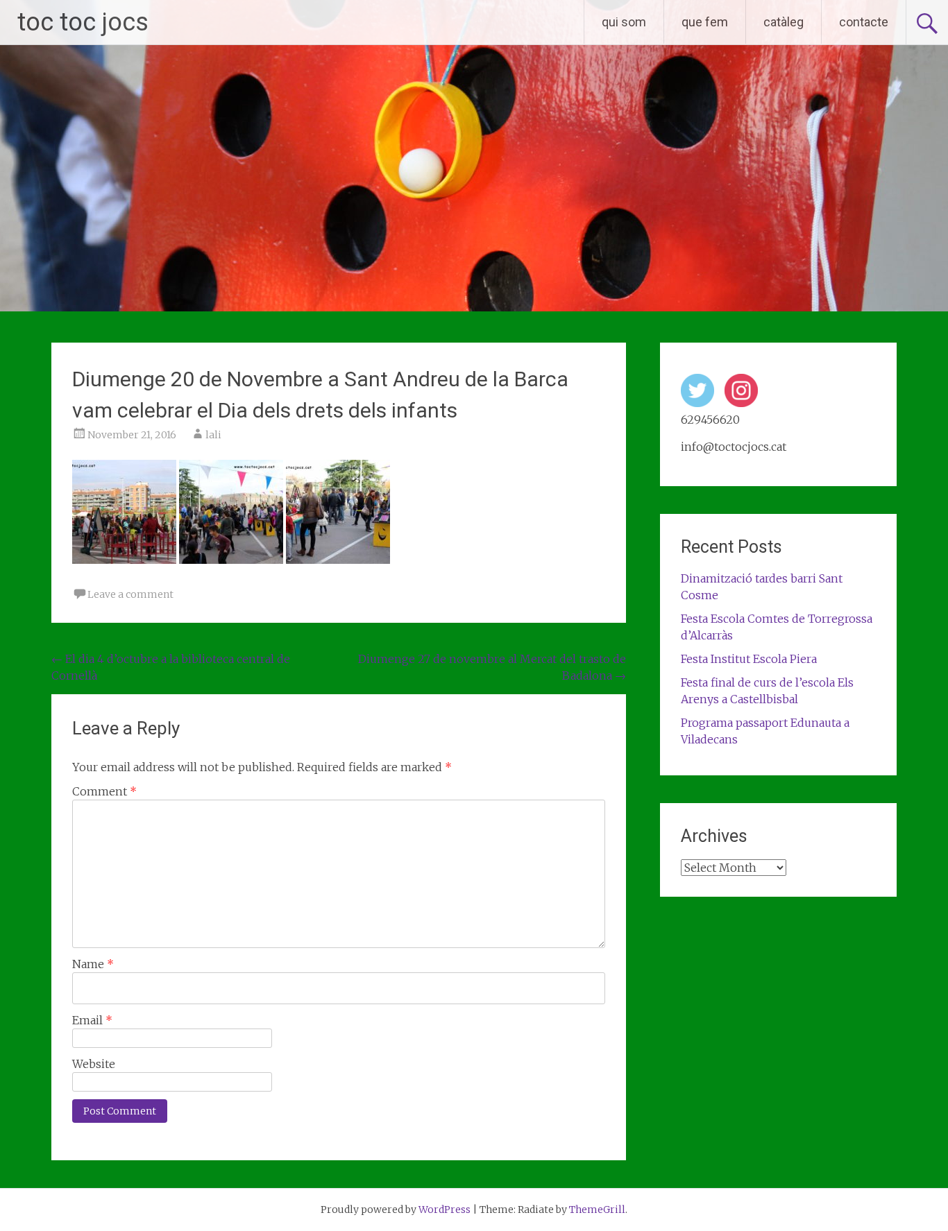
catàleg (783, 22)
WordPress (444, 1209)
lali (213, 435)
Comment (104, 791)
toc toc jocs (83, 22)
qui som (624, 22)
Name (93, 964)
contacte (863, 22)
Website (93, 1064)
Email (92, 1020)
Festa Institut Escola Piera (749, 659)
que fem (705, 22)
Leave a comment (130, 594)
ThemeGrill (597, 1209)
